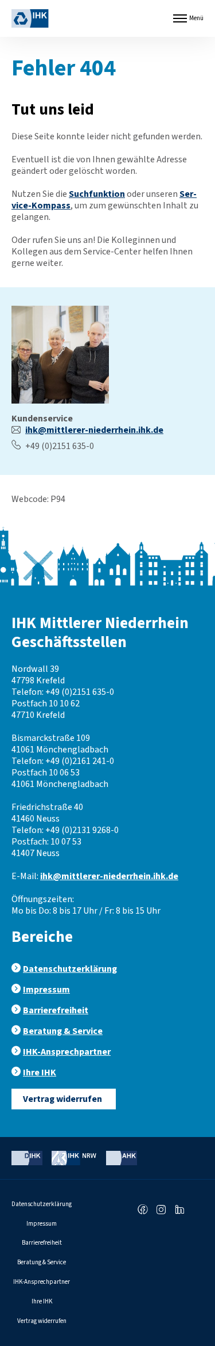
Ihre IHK (39, 1072)
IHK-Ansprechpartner (67, 1051)
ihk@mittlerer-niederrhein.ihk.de (94, 430)
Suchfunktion (97, 194)
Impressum (46, 989)
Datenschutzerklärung (70, 969)
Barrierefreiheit (55, 1010)
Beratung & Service (63, 1031)
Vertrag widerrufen (62, 1099)
